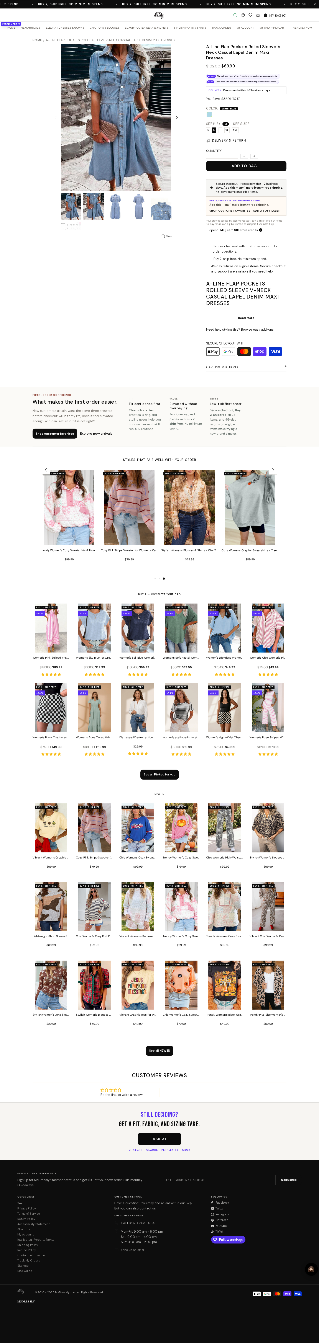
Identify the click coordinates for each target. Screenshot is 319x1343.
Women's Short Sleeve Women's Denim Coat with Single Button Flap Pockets (69, 550)
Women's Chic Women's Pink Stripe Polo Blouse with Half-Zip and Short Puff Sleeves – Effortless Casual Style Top (268, 657)
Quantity (214, 151)
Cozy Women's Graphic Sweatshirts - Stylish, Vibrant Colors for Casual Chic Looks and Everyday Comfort (129, 550)
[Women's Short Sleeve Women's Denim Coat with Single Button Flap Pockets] (69, 477)
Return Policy (26, 1219)
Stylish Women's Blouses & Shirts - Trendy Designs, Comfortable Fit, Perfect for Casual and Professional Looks (268, 857)
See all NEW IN (159, 1051)
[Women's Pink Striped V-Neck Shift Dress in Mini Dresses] (51, 647)
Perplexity (170, 1149)
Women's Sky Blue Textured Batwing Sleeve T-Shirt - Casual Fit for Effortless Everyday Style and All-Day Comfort (94, 657)
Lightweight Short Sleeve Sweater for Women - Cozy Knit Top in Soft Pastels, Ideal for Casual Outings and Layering (51, 936)
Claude (152, 1149)
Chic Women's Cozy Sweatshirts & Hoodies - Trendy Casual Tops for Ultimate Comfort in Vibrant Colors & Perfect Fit (181, 1015)
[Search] (235, 15)
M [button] (214, 130)
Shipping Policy (27, 1245)
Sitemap (23, 1266)
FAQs (189, 1203)
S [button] (208, 130)
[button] (314, 4)
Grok (186, 1149)
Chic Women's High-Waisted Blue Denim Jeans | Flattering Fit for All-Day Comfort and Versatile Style (189, 550)
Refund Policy (26, 1250)
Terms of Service (28, 1214)
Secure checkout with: (225, 343)
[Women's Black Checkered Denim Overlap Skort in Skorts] (51, 726)
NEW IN (160, 794)
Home (37, 40)
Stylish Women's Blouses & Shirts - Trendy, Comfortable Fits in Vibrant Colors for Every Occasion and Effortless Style (94, 1015)
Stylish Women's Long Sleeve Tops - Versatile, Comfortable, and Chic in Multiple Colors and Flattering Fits (51, 1015)
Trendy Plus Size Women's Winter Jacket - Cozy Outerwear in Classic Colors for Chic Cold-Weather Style (268, 1015)
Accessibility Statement (33, 1224)
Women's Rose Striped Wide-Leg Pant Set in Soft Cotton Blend (268, 737)
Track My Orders (28, 1260)
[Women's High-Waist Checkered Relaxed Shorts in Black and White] (224, 726)
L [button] (220, 130)
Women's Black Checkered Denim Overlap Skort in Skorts (51, 737)
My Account (25, 1234)
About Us (23, 1229)
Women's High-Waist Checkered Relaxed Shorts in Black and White (224, 737)
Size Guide (24, 1271)
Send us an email (133, 1250)
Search (22, 1203)
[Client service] (243, 15)
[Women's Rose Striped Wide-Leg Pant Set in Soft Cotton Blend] (268, 726)
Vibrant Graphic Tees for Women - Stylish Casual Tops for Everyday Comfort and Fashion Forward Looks (137, 1015)
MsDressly (159, 15)
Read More (246, 318)
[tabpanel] (69, 523)
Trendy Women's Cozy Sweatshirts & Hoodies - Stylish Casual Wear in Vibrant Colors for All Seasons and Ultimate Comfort (181, 936)
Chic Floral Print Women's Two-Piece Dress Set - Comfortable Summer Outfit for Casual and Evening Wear (250, 550)
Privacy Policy (26, 1208)
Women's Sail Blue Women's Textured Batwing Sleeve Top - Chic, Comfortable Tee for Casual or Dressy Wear (137, 657)
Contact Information (31, 1255)
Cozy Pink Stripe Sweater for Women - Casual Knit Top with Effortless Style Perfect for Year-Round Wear (94, 857)
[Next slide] (273, 470)
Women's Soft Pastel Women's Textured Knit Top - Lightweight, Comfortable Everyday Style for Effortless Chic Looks (181, 657)
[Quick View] (91, 477)
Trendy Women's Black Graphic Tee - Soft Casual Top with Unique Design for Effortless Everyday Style (224, 1015)
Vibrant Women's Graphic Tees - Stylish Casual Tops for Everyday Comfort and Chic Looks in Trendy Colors (51, 857)
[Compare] (258, 15)
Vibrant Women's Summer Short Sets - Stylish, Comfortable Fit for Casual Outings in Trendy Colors (137, 936)
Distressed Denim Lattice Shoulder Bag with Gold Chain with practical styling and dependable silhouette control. (137, 737)
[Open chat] (311, 1269)
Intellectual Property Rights (35, 1240)
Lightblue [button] (209, 114)
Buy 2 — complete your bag (159, 594)
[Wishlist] (250, 15)
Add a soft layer (266, 210)
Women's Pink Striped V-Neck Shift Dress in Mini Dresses (51, 657)
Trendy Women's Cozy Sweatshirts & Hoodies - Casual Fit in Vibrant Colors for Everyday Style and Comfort (224, 936)
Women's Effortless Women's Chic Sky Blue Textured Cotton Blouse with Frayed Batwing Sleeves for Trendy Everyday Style (224, 657)
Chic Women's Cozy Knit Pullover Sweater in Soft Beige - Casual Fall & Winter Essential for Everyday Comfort (94, 936)
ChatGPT (136, 1149)
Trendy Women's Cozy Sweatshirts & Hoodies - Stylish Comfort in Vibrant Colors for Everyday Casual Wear (181, 857)
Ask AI (159, 1139)
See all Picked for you (160, 774)
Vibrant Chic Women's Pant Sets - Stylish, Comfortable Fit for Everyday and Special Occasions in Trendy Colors (268, 936)
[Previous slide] (46, 470)
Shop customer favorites (229, 210)
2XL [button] (235, 130)
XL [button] (227, 130)
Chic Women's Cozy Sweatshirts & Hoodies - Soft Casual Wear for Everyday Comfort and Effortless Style (137, 857)
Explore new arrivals (96, 433)
